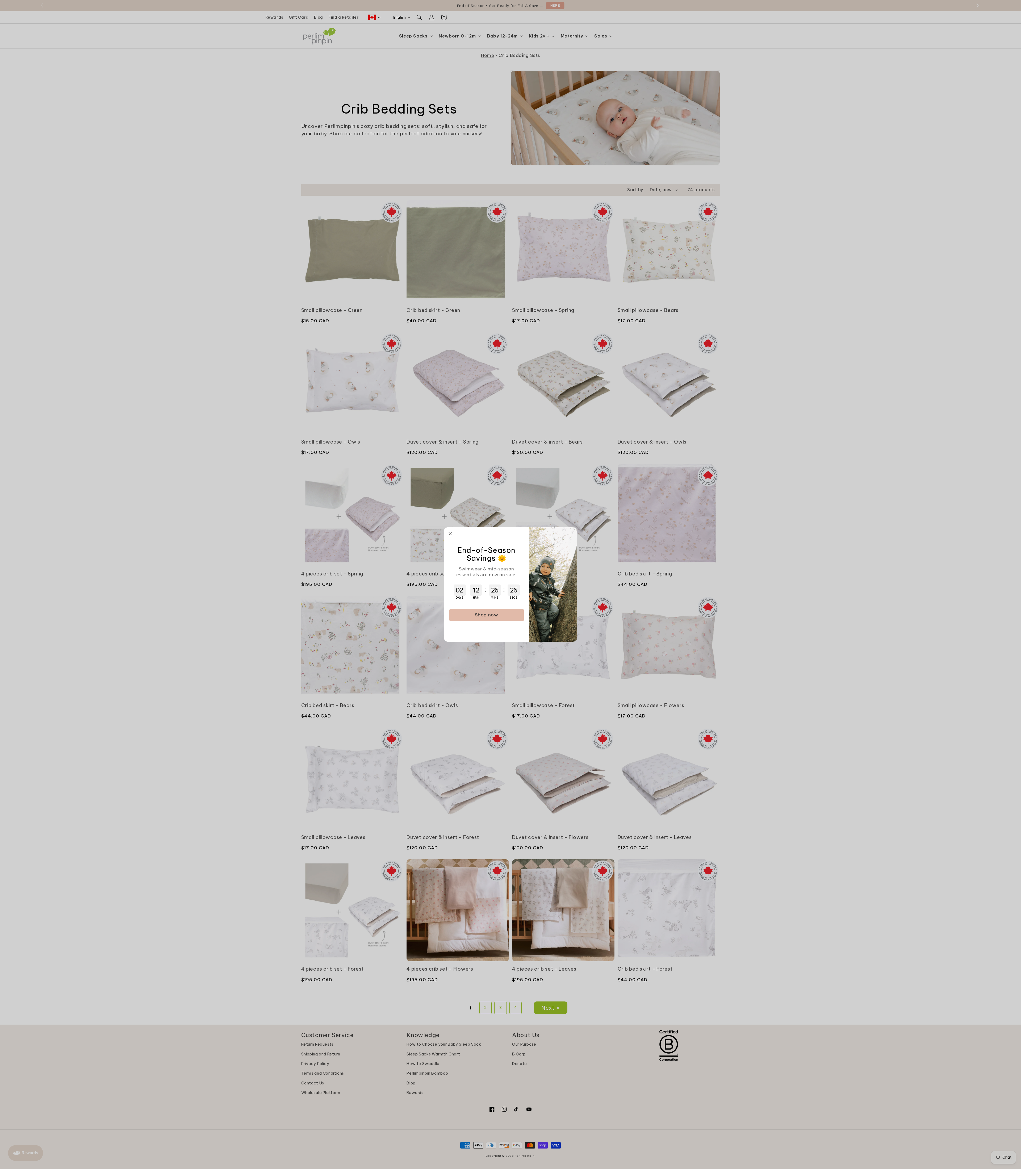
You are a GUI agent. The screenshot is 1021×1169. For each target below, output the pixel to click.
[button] (450, 533)
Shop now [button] (486, 615)
